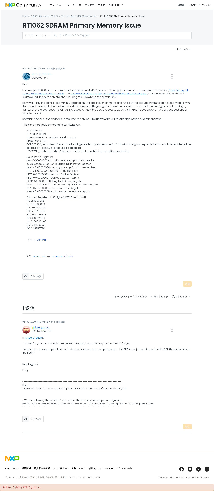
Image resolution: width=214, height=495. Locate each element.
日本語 (181, 5)
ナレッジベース (73, 5)
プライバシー (10, 477)
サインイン (204, 5)
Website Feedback (91, 477)
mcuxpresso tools (62, 256)
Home (26, 16)
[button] (172, 76)
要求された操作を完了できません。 (23, 487)
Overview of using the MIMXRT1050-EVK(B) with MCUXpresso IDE (108, 93)
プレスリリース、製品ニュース (69, 468)
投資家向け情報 (42, 468)
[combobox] (122, 35)
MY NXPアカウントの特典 (118, 468)
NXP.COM (114, 5)
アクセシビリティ (73, 477)
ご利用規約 (22, 477)
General (41, 240)
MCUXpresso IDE (86, 16)
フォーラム (55, 5)
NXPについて (12, 468)
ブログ (101, 5)
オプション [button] (182, 49)
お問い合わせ (95, 468)
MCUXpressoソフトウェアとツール (53, 16)
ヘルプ (192, 5)
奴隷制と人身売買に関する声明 (51, 477)
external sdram (41, 256)
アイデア (89, 5)
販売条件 (32, 477)
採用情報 (26, 468)
